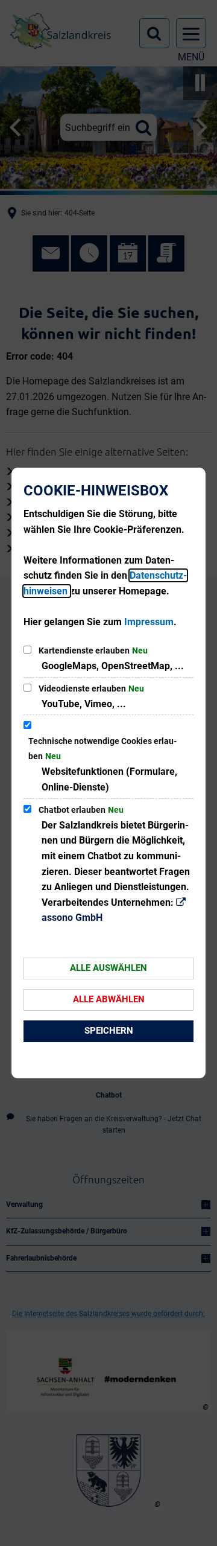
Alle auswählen (108, 967)
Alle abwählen (109, 999)
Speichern (108, 1030)
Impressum (149, 622)
